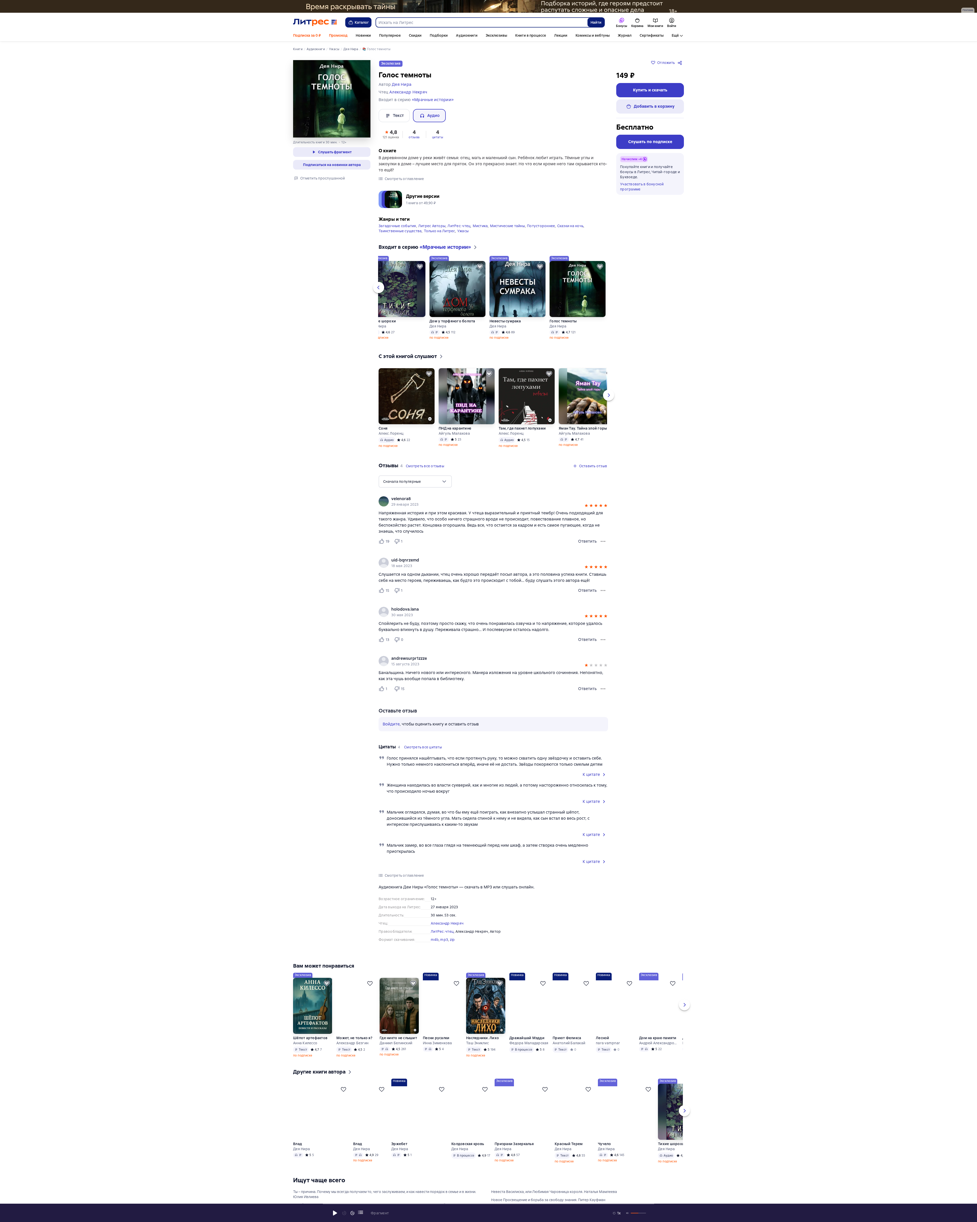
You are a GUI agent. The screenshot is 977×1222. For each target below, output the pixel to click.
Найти (596, 22)
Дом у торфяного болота (452, 320)
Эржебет (400, 1150)
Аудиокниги (467, 35)
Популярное (390, 35)
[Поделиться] (681, 62)
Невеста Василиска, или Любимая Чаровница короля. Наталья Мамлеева (554, 1198)
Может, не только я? (354, 1044)
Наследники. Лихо (482, 1044)
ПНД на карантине (455, 427)
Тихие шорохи (382, 320)
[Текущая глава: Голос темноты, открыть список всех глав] (360, 1212)
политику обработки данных (936, 1176)
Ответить (587, 540)
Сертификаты (652, 35)
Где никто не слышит (398, 1044)
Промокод (338, 35)
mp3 (444, 938)
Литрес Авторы (432, 224)
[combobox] (481, 22)
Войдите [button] (391, 722)
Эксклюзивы (496, 35)
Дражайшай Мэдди (526, 1044)
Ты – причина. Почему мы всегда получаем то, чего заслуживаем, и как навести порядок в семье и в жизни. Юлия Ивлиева (384, 1200)
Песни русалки (436, 1044)
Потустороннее (541, 224)
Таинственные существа (400, 229)
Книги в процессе (530, 35)
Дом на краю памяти (658, 1044)
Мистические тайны (507, 224)
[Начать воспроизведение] (335, 1213)
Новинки (363, 35)
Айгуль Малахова (454, 432)
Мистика (480, 224)
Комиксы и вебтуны (593, 35)
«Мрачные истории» (433, 99)
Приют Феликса (567, 1044)
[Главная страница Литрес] (315, 22)
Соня (383, 427)
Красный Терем (569, 1150)
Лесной (602, 1044)
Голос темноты (563, 320)
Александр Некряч (447, 922)
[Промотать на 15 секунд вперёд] (352, 1213)
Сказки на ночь (570, 224)
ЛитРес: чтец (459, 224)
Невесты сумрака (505, 320)
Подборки (439, 35)
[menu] (415, 480)
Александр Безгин (352, 1049)
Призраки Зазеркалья (514, 1150)
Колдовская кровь (468, 1150)
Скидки (415, 35)
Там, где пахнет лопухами (522, 427)
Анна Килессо (305, 1049)
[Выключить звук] (628, 1213)
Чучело (604, 1150)
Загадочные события (397, 224)
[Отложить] (419, 265)
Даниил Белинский (396, 1049)
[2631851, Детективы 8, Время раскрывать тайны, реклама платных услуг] (488, 6)
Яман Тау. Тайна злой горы (583, 427)
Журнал (624, 35)
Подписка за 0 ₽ (307, 35)
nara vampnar (608, 1049)
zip (452, 938)
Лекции (560, 35)
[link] (486, 498)
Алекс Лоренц (391, 432)
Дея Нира (377, 325)
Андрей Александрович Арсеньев (658, 1049)
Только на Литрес (439, 229)
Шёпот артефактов (310, 1044)
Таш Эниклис (477, 1049)
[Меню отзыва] (603, 540)
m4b (435, 938)
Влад (297, 1150)
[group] (493, 500)
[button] (390, 134)
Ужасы (463, 229)
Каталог (362, 22)
